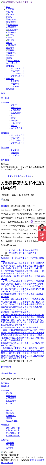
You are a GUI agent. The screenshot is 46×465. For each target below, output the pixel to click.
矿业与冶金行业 (18, 76)
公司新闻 (15, 81)
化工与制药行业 (18, 73)
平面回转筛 (16, 123)
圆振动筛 (15, 120)
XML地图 (9, 463)
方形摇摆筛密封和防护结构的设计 (23, 250)
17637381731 (6, 367)
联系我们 (10, 89)
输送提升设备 (17, 128)
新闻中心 (10, 79)
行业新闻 (15, 84)
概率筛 (14, 126)
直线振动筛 (16, 113)
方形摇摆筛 (16, 110)
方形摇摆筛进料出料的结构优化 (22, 253)
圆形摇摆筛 (16, 108)
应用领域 (10, 66)
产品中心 (10, 12)
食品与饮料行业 (18, 71)
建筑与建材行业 (18, 68)
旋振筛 (14, 105)
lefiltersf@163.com (8, 373)
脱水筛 (14, 118)
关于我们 (10, 9)
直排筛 (14, 115)
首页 (8, 7)
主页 (10, 176)
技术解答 (15, 86)
